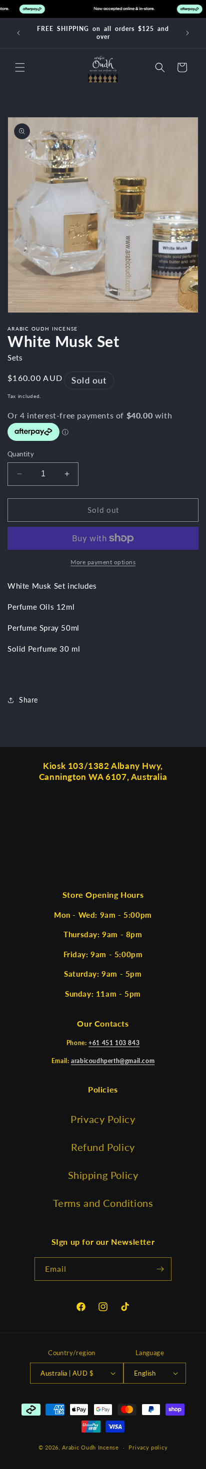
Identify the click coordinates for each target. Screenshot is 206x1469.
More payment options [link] (103, 562)
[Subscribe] (160, 1269)
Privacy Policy (102, 1119)
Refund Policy (103, 1147)
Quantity (21, 454)
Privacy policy (148, 1447)
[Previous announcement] (19, 33)
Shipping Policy (103, 1175)
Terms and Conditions (103, 1203)
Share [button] (28, 700)
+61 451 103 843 (114, 1043)
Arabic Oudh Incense (90, 1447)
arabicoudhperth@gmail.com (112, 1061)
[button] (20, 67)
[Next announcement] (187, 33)
